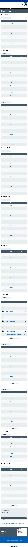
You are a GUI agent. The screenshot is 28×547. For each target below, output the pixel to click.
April (11, 33)
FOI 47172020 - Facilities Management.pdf (11, 308)
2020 (2, 300)
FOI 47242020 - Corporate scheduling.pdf (11, 321)
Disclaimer (21, 540)
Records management (5, 515)
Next (19, 338)
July (11, 43)
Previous (9, 338)
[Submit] (10, 18)
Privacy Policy (13, 540)
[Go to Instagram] (8, 533)
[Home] (5, 8)
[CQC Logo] (19, 529)
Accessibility (17, 540)
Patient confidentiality (5, 519)
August (11, 82)
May (10, 72)
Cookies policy (8, 540)
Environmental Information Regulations (8, 508)
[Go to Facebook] (2, 533)
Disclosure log (4, 517)
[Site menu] (23, 1)
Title (11, 20)
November (11, 92)
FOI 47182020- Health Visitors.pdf (10, 311)
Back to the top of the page (6, 523)
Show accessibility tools (14, 546)
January (12, 23)
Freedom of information (10, 8)
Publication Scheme (5, 512)
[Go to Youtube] (6, 533)
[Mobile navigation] (26, 1)
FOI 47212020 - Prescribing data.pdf (10, 314)
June (11, 40)
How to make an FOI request (6, 510)
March (11, 30)
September (11, 85)
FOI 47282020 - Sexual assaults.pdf (10, 331)
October (11, 137)
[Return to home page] (24, 4)
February (11, 62)
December (11, 95)
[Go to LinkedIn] (4, 533)
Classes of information (5, 514)
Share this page (21, 523)
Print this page (14, 523)
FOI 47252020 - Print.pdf (9, 324)
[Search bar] (24, 1)
